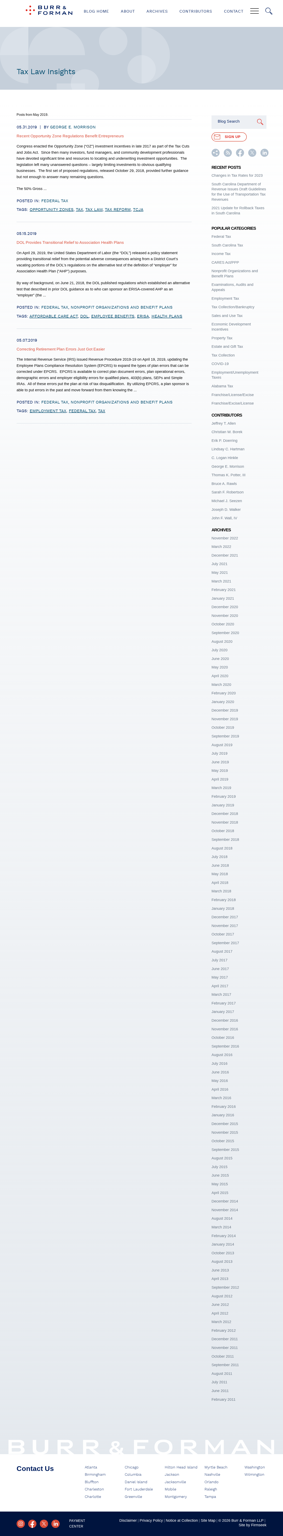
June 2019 (220, 762)
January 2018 (223, 908)
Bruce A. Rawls (224, 484)
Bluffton (92, 1482)
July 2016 (219, 1063)
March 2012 (221, 1322)
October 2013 (223, 1253)
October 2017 (223, 934)
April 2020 (220, 676)
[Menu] (254, 11)
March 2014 (221, 1227)
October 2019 (223, 727)
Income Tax (221, 254)
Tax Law (94, 210)
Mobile (170, 1489)
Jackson (172, 1475)
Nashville (212, 1475)
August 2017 (222, 951)
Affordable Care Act (53, 316)
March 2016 (221, 1098)
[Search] (268, 11)
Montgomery (176, 1497)
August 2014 (222, 1218)
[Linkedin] (55, 1524)
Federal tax (82, 411)
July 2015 (219, 1167)
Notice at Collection (182, 1520)
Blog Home (96, 11)
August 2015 (222, 1158)
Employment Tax (48, 411)
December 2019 (225, 710)
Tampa (210, 1497)
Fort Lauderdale (139, 1489)
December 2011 (225, 1339)
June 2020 (220, 659)
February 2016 (224, 1107)
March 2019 (221, 788)
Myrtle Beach (215, 1467)
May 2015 (220, 1184)
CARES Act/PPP (225, 262)
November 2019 (225, 719)
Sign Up (233, 137)
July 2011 (219, 1382)
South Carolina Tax (227, 245)
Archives (157, 11)
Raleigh (210, 1489)
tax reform (118, 210)
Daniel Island (136, 1482)
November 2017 (225, 926)
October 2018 (223, 831)
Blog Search (229, 121)
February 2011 (224, 1399)
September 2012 (225, 1287)
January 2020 (223, 702)
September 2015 (225, 1150)
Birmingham (95, 1475)
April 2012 (220, 1313)
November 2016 (225, 1029)
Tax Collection (223, 355)
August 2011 (222, 1374)
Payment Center (77, 1523)
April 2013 (220, 1279)
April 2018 (220, 883)
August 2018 (222, 848)
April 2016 (220, 1089)
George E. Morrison (73, 127)
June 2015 (220, 1175)
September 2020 (225, 633)
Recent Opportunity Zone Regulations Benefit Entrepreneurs (70, 136)
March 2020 (221, 685)
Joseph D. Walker (226, 510)
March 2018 (221, 891)
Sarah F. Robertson (228, 492)
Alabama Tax (222, 386)
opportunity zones (52, 210)
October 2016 (223, 1038)
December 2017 (225, 917)
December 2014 (225, 1201)
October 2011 (223, 1356)
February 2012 (224, 1330)
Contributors (195, 11)
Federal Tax (54, 201)
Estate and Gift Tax (227, 346)
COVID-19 (220, 364)
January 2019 (223, 805)
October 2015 (223, 1141)
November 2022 (225, 538)
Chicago (132, 1467)
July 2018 (219, 857)
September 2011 (225, 1365)
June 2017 (220, 969)
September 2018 (225, 839)
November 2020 (225, 616)
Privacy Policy (151, 1520)
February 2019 (224, 796)
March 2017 (221, 994)
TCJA (138, 210)
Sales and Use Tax (227, 316)
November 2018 (225, 822)
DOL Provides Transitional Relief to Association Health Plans (70, 242)
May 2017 (220, 977)
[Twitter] (44, 1524)
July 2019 (219, 753)
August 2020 (222, 641)
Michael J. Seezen (227, 501)
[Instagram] (21, 1524)
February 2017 (224, 1003)
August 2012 (222, 1296)
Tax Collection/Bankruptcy (233, 307)
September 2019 (225, 736)
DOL (84, 316)
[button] (216, 155)
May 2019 (220, 771)
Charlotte (93, 1497)
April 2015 (220, 1193)
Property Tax (222, 338)
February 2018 (224, 900)
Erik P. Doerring (224, 441)
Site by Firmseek (252, 1525)
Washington (254, 1467)
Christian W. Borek (227, 432)
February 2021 (224, 590)
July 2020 (219, 650)
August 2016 (222, 1055)
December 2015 (225, 1124)
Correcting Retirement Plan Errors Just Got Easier (61, 349)
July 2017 (219, 960)
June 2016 (220, 1072)
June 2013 (220, 1270)
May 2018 (220, 874)
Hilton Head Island (181, 1467)
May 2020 (220, 667)
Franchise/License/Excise (233, 395)
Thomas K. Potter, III (229, 475)
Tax (79, 210)
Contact (233, 11)
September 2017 (225, 943)
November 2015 (225, 1132)
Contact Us (35, 1468)
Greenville (133, 1497)
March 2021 (221, 581)
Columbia (133, 1475)
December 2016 (225, 1020)
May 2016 (220, 1081)
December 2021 (225, 555)
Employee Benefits (112, 316)
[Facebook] (32, 1524)
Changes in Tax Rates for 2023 (237, 175)
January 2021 (223, 598)
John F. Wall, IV (224, 518)
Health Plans (166, 316)
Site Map (208, 1520)
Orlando (211, 1482)
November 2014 (225, 1210)
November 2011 (225, 1348)
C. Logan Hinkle (225, 458)
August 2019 (222, 745)
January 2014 (223, 1244)
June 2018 (220, 865)
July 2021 (219, 564)
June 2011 (220, 1391)
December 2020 (225, 607)
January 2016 (223, 1115)
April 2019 (220, 779)
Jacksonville (175, 1482)
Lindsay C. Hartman (228, 449)
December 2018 (225, 814)
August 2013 (222, 1261)
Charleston (94, 1489)
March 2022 (221, 547)
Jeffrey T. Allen (224, 423)
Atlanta (91, 1467)
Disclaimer (128, 1520)
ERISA (143, 316)
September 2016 (225, 1046)
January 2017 (223, 1012)
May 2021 (220, 572)
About (128, 11)
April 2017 (220, 986)
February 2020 (224, 693)
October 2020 (223, 624)
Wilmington (254, 1475)
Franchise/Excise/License (233, 403)
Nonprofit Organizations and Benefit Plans (122, 307)
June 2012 (220, 1305)
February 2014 (224, 1236)
